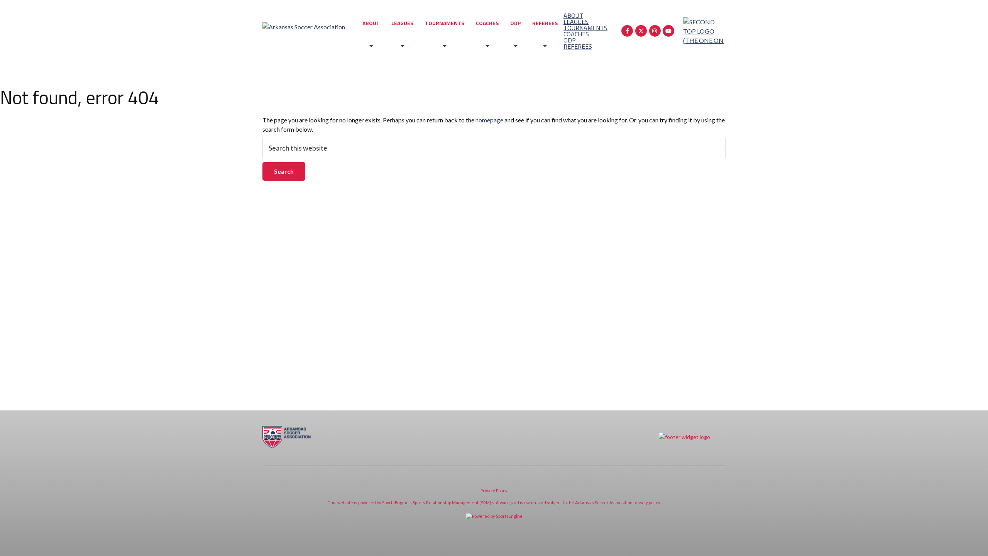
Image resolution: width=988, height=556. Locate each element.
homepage (489, 120)
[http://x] (641, 31)
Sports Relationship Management (446, 502)
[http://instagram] (655, 31)
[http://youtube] (668, 31)
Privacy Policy (494, 490)
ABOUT (371, 23)
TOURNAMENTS (444, 23)
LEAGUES (402, 23)
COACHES (487, 23)
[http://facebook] (627, 31)
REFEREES (545, 23)
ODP (515, 23)
